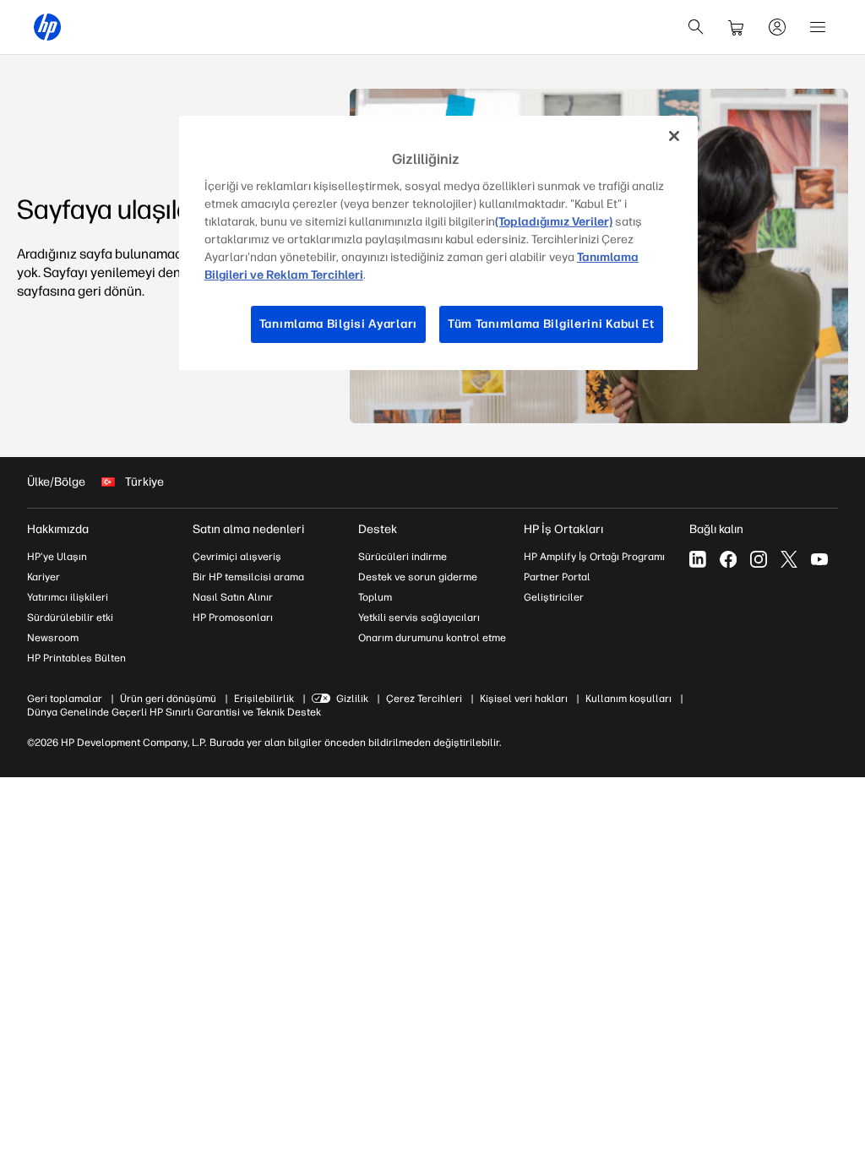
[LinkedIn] (697, 559)
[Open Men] (817, 27)
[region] (438, 243)
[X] (789, 559)
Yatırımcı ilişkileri (67, 597)
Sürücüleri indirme (402, 557)
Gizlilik (352, 699)
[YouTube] (819, 559)
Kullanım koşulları (628, 699)
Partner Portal (557, 577)
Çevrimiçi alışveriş (237, 557)
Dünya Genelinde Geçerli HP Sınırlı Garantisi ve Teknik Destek (174, 712)
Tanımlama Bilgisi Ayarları (338, 324)
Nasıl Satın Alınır (233, 597)
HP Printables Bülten (76, 658)
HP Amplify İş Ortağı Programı (594, 557)
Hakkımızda (58, 529)
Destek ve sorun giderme (417, 577)
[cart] (736, 27)
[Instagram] (758, 559)
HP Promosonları (233, 617)
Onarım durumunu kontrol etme (432, 638)
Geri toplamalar (64, 699)
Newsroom (53, 638)
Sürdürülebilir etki (70, 617)
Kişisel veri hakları (524, 699)
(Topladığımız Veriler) (553, 222)
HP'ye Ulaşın (57, 557)
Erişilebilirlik (264, 699)
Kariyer (43, 577)
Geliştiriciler (554, 597)
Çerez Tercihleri (424, 699)
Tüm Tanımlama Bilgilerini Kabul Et (551, 324)
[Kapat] (674, 136)
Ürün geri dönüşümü (168, 699)
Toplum (375, 597)
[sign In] (777, 27)
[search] (696, 27)
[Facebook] (728, 559)
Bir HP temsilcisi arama (248, 577)
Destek (377, 529)
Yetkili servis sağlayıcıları (419, 617)
